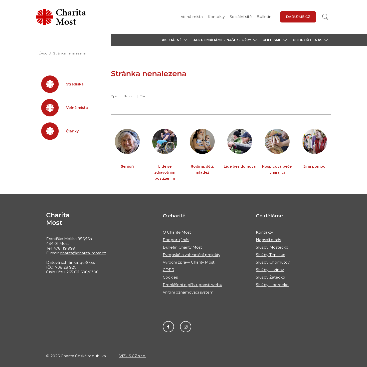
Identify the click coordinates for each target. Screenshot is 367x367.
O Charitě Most (177, 232)
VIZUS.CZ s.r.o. (132, 356)
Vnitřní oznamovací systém (188, 292)
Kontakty (216, 16)
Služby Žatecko (270, 277)
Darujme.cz (298, 16)
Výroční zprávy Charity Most (188, 262)
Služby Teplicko (270, 254)
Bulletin (264, 16)
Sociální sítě (241, 16)
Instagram (185, 326)
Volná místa (192, 16)
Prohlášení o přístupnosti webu (192, 284)
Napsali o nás (268, 239)
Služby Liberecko (272, 284)
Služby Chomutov (273, 262)
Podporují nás (176, 239)
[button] (174, 40)
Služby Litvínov (270, 269)
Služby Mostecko (272, 247)
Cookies (170, 277)
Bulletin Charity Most (182, 247)
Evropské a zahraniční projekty (191, 254)
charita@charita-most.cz (83, 253)
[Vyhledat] (325, 16)
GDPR (168, 269)
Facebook (168, 326)
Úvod (43, 53)
